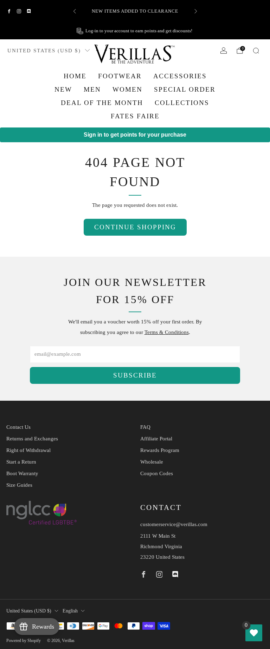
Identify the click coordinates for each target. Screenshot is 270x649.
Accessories (180, 76)
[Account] (223, 50)
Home (75, 76)
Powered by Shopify (23, 640)
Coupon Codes (156, 473)
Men (92, 89)
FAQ (145, 427)
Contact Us (18, 427)
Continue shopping (135, 227)
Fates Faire (135, 116)
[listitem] (135, 11)
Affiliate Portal (156, 438)
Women (127, 89)
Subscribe (135, 375)
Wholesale (151, 462)
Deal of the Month (102, 102)
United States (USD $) (44, 50)
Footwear (120, 76)
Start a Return (21, 462)
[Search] (255, 50)
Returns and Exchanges (32, 438)
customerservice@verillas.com (173, 524)
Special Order (185, 89)
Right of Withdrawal (28, 450)
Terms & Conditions (166, 332)
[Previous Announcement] (74, 11)
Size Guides (19, 485)
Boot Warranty (22, 473)
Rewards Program (159, 450)
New (63, 89)
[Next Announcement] (195, 11)
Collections (182, 102)
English (70, 611)
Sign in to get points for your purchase (135, 135)
